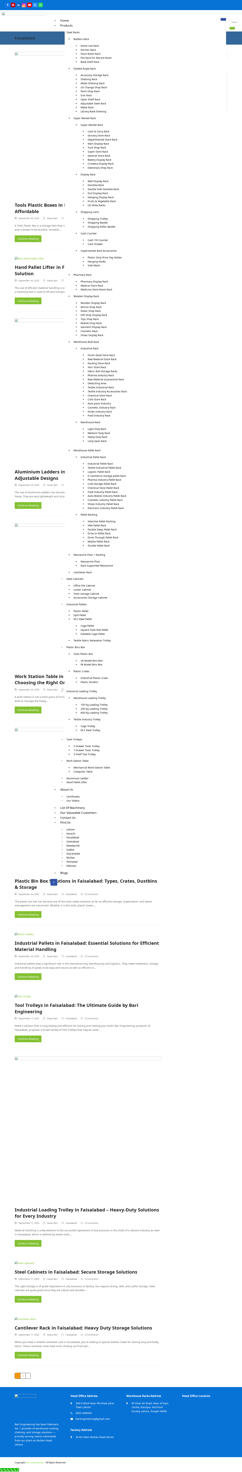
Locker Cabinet (82, 589)
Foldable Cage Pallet (93, 634)
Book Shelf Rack (90, 62)
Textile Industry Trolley (87, 719)
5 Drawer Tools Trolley (87, 746)
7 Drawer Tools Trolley (87, 750)
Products (66, 25)
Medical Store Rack (92, 285)
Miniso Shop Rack (91, 307)
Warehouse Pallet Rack (87, 450)
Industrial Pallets (76, 604)
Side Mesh (94, 265)
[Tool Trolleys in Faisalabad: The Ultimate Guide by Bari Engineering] (23, 996)
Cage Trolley (88, 726)
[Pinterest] (13, 5)
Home (64, 20)
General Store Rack (99, 155)
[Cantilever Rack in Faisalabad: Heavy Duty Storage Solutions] (25, 1318)
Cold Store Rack (97, 399)
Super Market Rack (85, 118)
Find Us (65, 822)
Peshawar (72, 861)
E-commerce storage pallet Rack (107, 476)
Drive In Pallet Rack (99, 533)
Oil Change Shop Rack (94, 87)
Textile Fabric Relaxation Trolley (92, 640)
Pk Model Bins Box (91, 664)
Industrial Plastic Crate (94, 678)
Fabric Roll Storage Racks (102, 371)
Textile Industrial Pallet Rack (104, 467)
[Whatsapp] (40, 5)
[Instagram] (24, 5)
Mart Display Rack (98, 143)
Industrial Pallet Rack (93, 457)
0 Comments (91, 894)
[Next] (28, 1376)
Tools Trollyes (74, 739)
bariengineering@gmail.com (93, 1418)
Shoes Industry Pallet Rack (103, 504)
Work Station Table (77, 760)
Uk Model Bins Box (92, 660)
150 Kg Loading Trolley (94, 704)
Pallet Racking (89, 514)
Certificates (73, 796)
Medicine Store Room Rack (96, 289)
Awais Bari (52, 218)
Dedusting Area (97, 383)
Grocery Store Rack (99, 135)
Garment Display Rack (94, 327)
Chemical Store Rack (100, 395)
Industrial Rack (90, 348)
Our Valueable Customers (78, 813)
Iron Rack (86, 95)
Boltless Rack (81, 39)
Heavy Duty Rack (97, 437)
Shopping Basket (98, 222)
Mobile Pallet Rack (98, 541)
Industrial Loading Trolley (81, 691)
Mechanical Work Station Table (92, 767)
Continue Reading (28, 238)
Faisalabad (72, 837)
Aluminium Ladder (77, 778)
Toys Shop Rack (90, 319)
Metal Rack (87, 107)
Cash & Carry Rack (98, 131)
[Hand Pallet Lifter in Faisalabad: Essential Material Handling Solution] (29, 258)
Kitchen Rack (88, 50)
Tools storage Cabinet (86, 593)
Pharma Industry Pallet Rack (104, 479)
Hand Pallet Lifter (76, 782)
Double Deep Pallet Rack (102, 529)
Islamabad (72, 841)
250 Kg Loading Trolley (94, 708)
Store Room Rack (90, 53)
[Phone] (35, 5)
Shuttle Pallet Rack (99, 545)
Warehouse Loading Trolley (90, 698)
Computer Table (83, 771)
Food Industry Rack (99, 415)
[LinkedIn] (18, 5)
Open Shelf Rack (90, 99)
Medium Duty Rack (99, 433)
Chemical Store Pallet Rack (103, 488)
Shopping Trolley (98, 218)
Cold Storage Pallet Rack (102, 483)
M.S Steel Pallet (83, 619)
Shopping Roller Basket (101, 226)
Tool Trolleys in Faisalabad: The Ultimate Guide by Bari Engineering (76, 1008)
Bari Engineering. (35, 1462)
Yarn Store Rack (97, 367)
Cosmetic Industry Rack (102, 407)
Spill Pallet (80, 615)
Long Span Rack (97, 441)
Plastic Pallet (81, 611)
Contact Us (67, 818)
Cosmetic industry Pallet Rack (105, 500)
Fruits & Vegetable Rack (102, 201)
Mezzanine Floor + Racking (89, 554)
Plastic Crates (81, 671)
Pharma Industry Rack (101, 375)
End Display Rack (98, 193)
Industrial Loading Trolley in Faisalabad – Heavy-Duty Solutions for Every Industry (87, 1213)
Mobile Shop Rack (91, 323)
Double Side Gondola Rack (103, 189)
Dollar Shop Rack (91, 311)
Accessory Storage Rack (94, 75)
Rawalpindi (73, 845)
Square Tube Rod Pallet (94, 629)
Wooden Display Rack (86, 296)
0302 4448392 (84, 1413)
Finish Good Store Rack (101, 355)
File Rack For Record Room (96, 57)
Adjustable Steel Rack (93, 103)
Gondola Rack (96, 185)
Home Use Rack (90, 45)
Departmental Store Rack (102, 139)
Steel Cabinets (74, 579)
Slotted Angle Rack (85, 68)
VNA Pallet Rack (97, 525)
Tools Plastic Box (83, 654)
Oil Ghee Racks (96, 205)
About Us (66, 789)
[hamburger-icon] (223, 19)
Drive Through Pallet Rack (103, 537)
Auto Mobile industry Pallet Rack (107, 496)
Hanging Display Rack (101, 197)
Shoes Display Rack (92, 335)
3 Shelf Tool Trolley (85, 754)
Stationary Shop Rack (100, 167)
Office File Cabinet (84, 585)
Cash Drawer (95, 244)
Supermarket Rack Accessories (99, 250)
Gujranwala (73, 853)
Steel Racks (73, 32)
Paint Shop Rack (90, 91)
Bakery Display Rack (99, 159)
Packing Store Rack (99, 363)
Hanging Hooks (97, 261)
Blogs (64, 873)
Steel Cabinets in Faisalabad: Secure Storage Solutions (76, 1272)
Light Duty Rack (97, 429)
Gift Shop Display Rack (94, 315)
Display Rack (88, 174)
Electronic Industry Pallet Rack (106, 508)
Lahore (70, 829)
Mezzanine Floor (90, 561)
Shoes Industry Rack (100, 411)
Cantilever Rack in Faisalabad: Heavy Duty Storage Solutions (83, 1328)
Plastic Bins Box (75, 647)
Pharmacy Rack (82, 274)
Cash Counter (89, 233)
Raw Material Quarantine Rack (106, 379)
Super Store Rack (98, 151)
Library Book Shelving (93, 111)
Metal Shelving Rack (93, 83)
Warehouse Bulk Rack (86, 342)
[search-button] (232, 28)
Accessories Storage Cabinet (90, 597)
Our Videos (73, 800)
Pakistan (71, 865)
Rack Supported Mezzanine (97, 565)
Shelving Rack (89, 79)
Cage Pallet (87, 625)
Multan (70, 857)
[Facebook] (7, 5)
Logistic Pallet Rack (99, 471)
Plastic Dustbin (89, 682)
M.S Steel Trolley (90, 730)
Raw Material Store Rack (102, 359)
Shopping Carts (90, 212)
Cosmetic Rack (89, 331)
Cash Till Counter (98, 240)
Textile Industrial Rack (101, 387)
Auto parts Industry (99, 403)
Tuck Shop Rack (97, 147)
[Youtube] (29, 5)
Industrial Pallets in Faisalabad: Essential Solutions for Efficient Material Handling (87, 946)
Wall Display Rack (98, 181)
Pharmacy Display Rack (94, 281)
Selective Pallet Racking (102, 521)
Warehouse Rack (90, 422)
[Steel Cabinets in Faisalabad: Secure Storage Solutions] (25, 1263)
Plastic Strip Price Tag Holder (105, 257)
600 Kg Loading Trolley (94, 712)
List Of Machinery (72, 808)
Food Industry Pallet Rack (103, 492)
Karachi (70, 833)
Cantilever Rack (83, 572)
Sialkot (70, 849)
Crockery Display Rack (101, 163)
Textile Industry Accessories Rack (107, 391)
